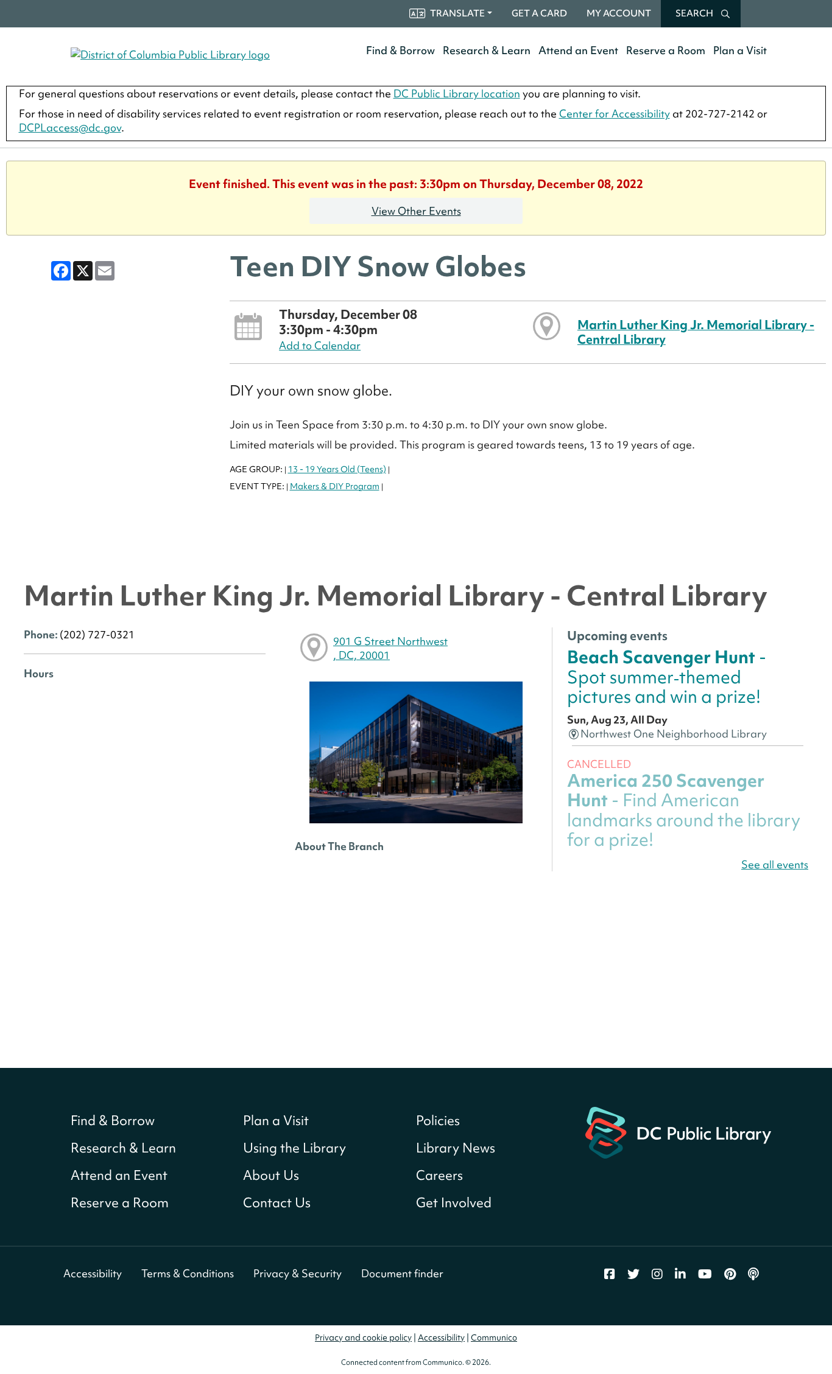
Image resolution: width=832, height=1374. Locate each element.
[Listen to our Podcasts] (753, 1274)
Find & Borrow (400, 50)
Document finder (402, 1273)
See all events (774, 864)
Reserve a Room (665, 50)
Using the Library (294, 1148)
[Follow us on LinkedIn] (680, 1274)
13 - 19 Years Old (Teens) (337, 469)
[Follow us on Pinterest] (730, 1274)
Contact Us (277, 1203)
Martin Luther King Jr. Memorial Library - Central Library (695, 331)
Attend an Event (578, 50)
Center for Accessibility (614, 113)
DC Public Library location (456, 93)
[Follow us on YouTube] (705, 1274)
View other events (416, 211)
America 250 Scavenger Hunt (683, 810)
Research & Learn (487, 50)
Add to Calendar (320, 345)
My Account (619, 13)
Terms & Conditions (187, 1273)
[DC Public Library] (678, 1132)
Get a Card (539, 13)
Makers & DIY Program (334, 486)
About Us (271, 1175)
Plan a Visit (740, 50)
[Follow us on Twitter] (633, 1274)
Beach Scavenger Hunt (666, 676)
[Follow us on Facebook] (609, 1274)
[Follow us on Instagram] (657, 1274)
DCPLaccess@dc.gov (70, 127)
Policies (438, 1120)
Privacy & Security (297, 1273)
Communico (494, 1337)
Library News (455, 1148)
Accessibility (92, 1273)
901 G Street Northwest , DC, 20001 (390, 648)
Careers (439, 1175)
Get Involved (454, 1203)
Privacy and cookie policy (363, 1337)
